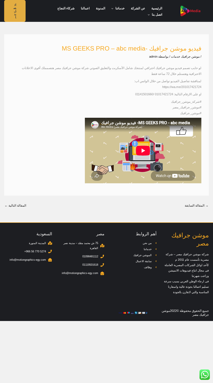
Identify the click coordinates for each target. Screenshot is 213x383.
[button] (113, 8)
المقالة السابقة (196, 205)
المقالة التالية (15, 205)
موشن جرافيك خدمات (185, 56)
